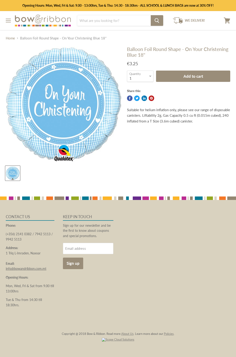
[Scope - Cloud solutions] (118, 339)
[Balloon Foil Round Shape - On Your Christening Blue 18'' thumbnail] (12, 173)
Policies (169, 334)
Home (10, 38)
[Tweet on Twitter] (137, 98)
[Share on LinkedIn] (144, 98)
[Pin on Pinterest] (151, 98)
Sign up (73, 263)
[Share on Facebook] (130, 98)
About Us (127, 334)
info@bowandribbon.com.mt (26, 269)
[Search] (157, 20)
